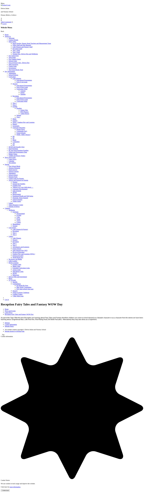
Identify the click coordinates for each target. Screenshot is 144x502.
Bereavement (17, 194)
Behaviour (16, 275)
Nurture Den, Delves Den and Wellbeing (25, 54)
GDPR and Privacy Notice (17, 156)
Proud (18, 219)
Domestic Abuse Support (20, 198)
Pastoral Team (13, 177)
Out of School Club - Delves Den (19, 63)
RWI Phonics (24, 112)
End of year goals (21, 82)
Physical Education (18, 252)
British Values (13, 154)
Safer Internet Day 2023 (20, 250)
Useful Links (13, 66)
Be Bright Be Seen (22, 285)
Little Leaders (13, 261)
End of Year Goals (22, 87)
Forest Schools (21, 133)
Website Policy (9, 326)
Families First (17, 185)
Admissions (12, 73)
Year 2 (15, 105)
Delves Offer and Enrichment (18, 277)
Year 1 (15, 103)
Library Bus (24, 110)
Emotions (15, 212)
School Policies (13, 75)
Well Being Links (18, 271)
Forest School (17, 249)
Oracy (18, 117)
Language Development (20, 189)
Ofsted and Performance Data (18, 152)
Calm (18, 217)
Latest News (12, 159)
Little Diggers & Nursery (20, 229)
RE (14, 136)
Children (7, 208)
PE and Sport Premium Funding (18, 150)
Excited (18, 215)
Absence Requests (14, 168)
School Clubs (13, 61)
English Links (17, 264)
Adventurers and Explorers (21, 247)
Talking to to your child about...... (23, 187)
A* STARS (12, 280)
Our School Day (14, 56)
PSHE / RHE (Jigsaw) (23, 134)
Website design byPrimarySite (14, 331)
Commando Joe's (21, 131)
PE (13, 138)
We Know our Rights (15, 259)
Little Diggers (17, 78)
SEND (15, 192)
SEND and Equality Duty (17, 147)
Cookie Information (11, 324)
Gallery (11, 236)
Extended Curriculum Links (21, 268)
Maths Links (16, 266)
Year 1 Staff (16, 50)
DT (14, 145)
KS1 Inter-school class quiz (24, 289)
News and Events (10, 157)
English (15, 106)
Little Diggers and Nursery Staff (22, 47)
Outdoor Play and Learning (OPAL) (24, 254)
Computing (16, 142)
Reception (16, 96)
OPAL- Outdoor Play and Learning (23, 122)
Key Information (10, 71)
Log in (4, 24)
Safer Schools (17, 191)
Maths (14, 119)
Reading (19, 108)
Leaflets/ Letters (17, 294)
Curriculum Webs (21, 89)
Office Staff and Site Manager (22, 45)
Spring (22, 92)
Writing (18, 115)
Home (7, 34)
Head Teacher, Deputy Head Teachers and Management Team (32, 43)
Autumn (22, 91)
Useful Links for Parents (16, 178)
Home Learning (13, 263)
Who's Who (12, 41)
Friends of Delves (14, 206)
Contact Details (13, 40)
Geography (16, 126)
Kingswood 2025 (18, 256)
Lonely (18, 222)
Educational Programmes (24, 80)
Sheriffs (15, 282)
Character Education (19, 127)
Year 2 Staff (16, 52)
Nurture (15, 182)
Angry (18, 220)
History (15, 124)
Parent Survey (13, 170)
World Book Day (18, 257)
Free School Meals (14, 166)
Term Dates (12, 57)
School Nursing (17, 199)
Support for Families (19, 184)
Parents (7, 164)
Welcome (11, 38)
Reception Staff (17, 49)
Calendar (11, 161)
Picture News (20, 129)
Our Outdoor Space (15, 59)
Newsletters (12, 163)
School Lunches (14, 171)
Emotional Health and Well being (23, 196)
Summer (23, 94)
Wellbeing (12, 210)
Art (14, 143)
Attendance (12, 173)
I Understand (5, 490)
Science (15, 120)
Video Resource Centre (16, 205)
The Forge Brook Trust (16, 70)
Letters (11, 203)
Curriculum (12, 77)
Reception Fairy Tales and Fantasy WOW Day (19, 314)
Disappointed (20, 213)
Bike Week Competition (23, 287)
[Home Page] (5, 5)
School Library (13, 175)
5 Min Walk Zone (18, 296)
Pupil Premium (13, 149)
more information (15, 487)
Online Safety (17, 201)
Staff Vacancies (13, 64)
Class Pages (12, 227)
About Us (8, 36)
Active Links (17, 270)
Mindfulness (16, 224)
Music (14, 140)
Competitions (17, 284)
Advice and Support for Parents (18, 180)
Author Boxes (24, 113)
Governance (12, 68)
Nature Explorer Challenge (21, 292)
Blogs (10, 278)
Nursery (15, 84)
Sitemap (7, 323)
